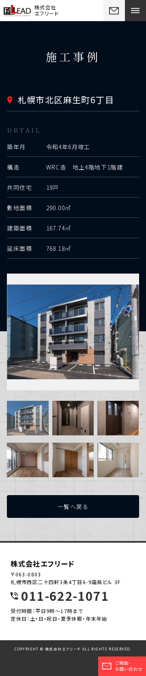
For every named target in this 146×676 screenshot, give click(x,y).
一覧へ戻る (73, 506)
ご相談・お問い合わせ (128, 666)
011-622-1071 (65, 596)
